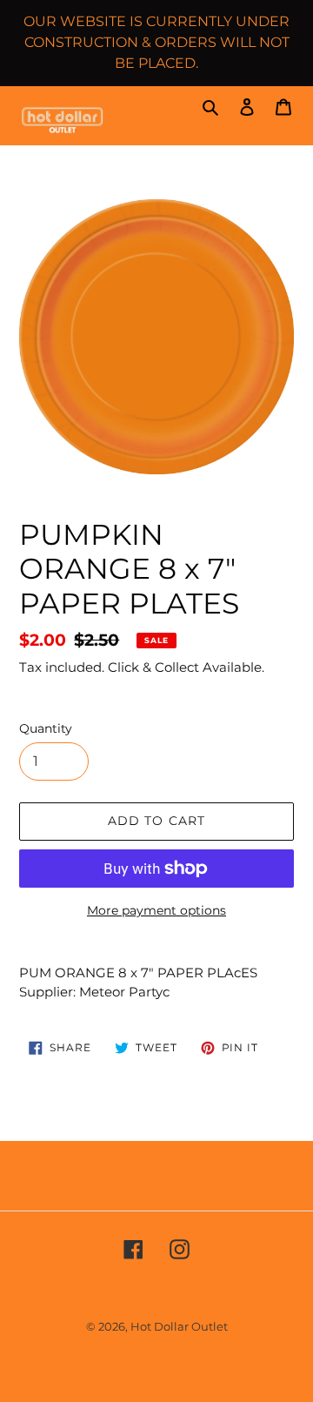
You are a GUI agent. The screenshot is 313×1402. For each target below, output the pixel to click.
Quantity (45, 728)
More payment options (156, 910)
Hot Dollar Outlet (179, 1326)
